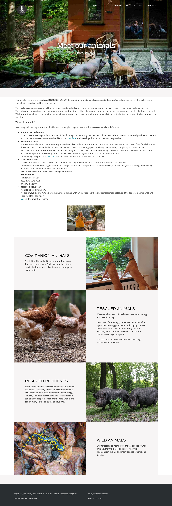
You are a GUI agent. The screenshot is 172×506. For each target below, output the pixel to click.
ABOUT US (130, 5)
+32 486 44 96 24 (95, 498)
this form (72, 138)
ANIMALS (105, 5)
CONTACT (151, 5)
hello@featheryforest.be (98, 493)
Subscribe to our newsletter (26, 498)
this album (52, 156)
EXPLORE (118, 5)
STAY (95, 5)
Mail (22, 199)
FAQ (141, 5)
